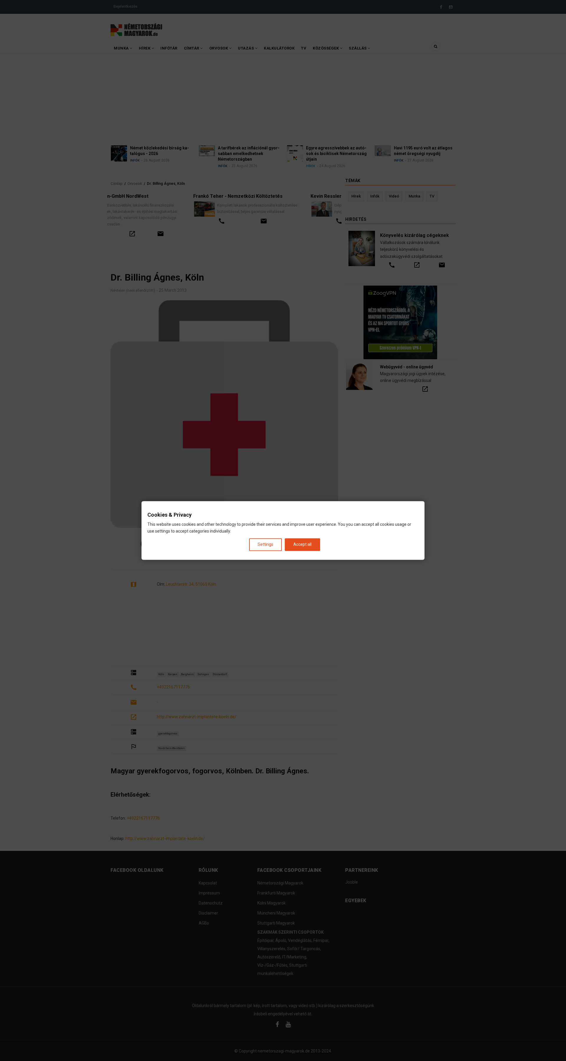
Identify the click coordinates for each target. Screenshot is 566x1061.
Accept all (302, 544)
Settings (265, 544)
